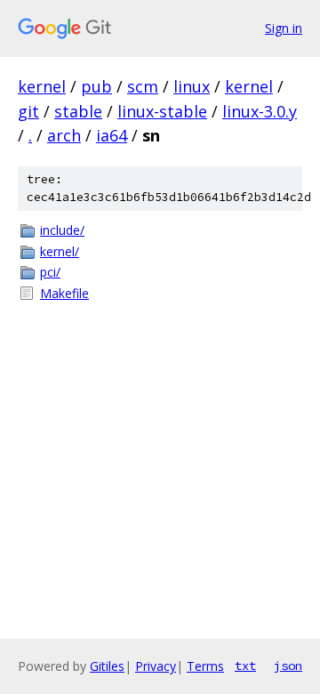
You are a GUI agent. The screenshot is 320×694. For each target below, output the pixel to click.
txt (245, 666)
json (288, 666)
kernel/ (59, 251)
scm (142, 86)
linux (191, 86)
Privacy (155, 666)
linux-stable (162, 111)
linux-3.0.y (259, 111)
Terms (205, 666)
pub (96, 86)
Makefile (64, 293)
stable (78, 111)
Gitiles (107, 666)
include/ (62, 230)
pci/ (50, 271)
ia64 (111, 135)
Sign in (283, 28)
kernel (42, 86)
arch (64, 135)
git (28, 111)
